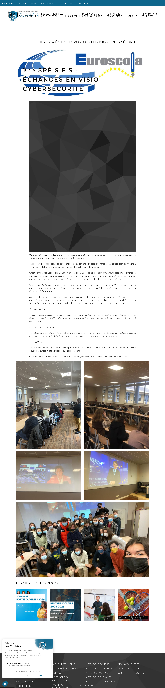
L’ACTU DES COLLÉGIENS (98, 668)
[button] (5, 684)
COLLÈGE (57, 673)
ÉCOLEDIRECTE (84, 3)
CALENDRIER (47, 3)
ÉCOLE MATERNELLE (63, 664)
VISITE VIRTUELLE (64, 3)
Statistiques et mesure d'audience (19, 666)
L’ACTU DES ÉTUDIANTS (98, 677)
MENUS (34, 3)
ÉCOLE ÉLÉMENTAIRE (64, 668)
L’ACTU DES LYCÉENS (96, 673)
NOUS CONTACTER (129, 664)
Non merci (11, 676)
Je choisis (28, 676)
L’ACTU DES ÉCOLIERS (97, 664)
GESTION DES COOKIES (131, 673)
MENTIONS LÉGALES (129, 668)
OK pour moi (44, 676)
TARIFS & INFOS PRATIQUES (15, 3)
